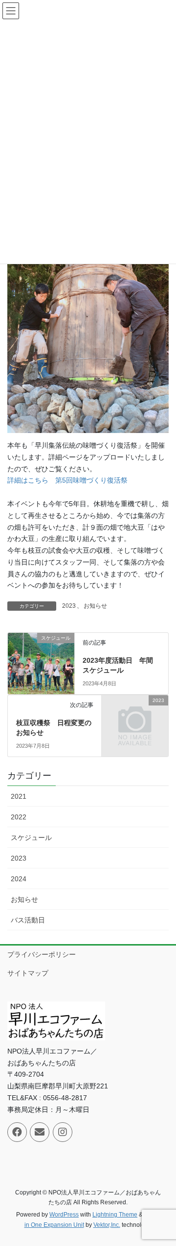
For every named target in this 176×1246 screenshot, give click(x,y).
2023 (69, 605)
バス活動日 (28, 920)
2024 (18, 879)
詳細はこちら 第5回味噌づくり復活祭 (67, 480)
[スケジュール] (41, 646)
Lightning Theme (114, 1214)
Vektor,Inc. (106, 1224)
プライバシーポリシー (41, 954)
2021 (18, 796)
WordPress (64, 1214)
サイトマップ (27, 973)
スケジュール (31, 837)
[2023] (135, 715)
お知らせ (95, 605)
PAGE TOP (162, 1200)
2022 (18, 817)
